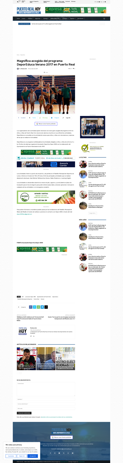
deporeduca (55, 296)
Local (65, 364)
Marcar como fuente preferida (47, 123)
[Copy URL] (46, 307)
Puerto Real (36, 299)
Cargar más (92, 213)
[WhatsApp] (103, 2)
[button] (104, 18)
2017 (23, 296)
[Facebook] (95, 2)
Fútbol (26, 363)
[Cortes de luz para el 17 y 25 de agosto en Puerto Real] (65, 358)
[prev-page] (18, 373)
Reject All (21, 456)
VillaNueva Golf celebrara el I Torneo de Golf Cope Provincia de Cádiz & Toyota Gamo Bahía (30, 318)
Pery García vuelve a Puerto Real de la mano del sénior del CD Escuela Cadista (26, 366)
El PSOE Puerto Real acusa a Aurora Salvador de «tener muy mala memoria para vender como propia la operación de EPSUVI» (97, 196)
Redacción (24, 68)
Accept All (33, 456)
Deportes (22, 55)
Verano (42, 299)
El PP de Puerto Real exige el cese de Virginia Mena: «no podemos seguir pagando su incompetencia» (46, 366)
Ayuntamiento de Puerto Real (44, 296)
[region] (21, 451)
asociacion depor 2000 (30, 296)
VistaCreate (81, 461)
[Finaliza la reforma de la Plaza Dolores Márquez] (83, 206)
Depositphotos (64, 461)
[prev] (101, 24)
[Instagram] (97, 2)
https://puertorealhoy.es (35, 330)
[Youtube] (105, 2)
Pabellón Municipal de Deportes (24, 299)
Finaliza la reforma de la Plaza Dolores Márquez (95, 206)
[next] (104, 24)
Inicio (18, 55)
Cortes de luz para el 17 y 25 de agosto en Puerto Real (65, 367)
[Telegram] (99, 2)
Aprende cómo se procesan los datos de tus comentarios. (56, 417)
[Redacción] (18, 69)
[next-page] (20, 373)
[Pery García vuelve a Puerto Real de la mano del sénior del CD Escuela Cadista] (26, 358)
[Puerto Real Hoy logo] (61, 431)
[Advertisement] (61, 39)
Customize (11, 456)
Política (46, 361)
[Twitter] (101, 2)
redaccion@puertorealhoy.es (64, 449)
